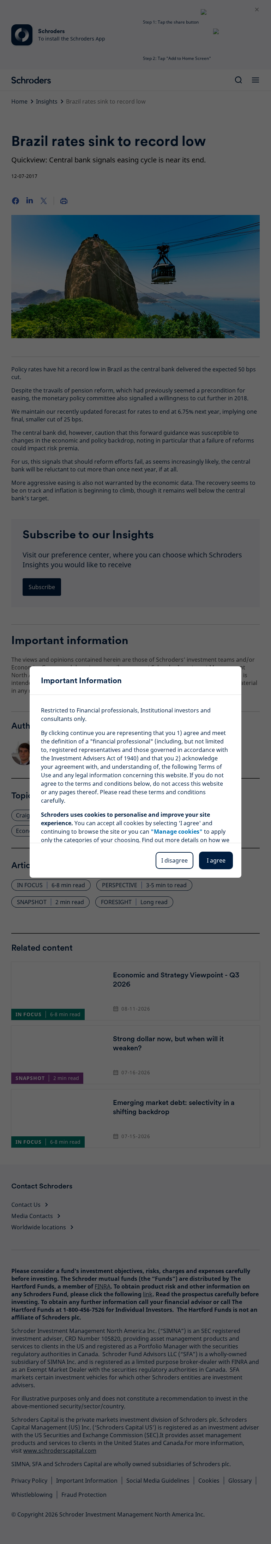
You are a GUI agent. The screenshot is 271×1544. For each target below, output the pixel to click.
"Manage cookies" (177, 831)
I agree (216, 860)
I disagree (174, 860)
